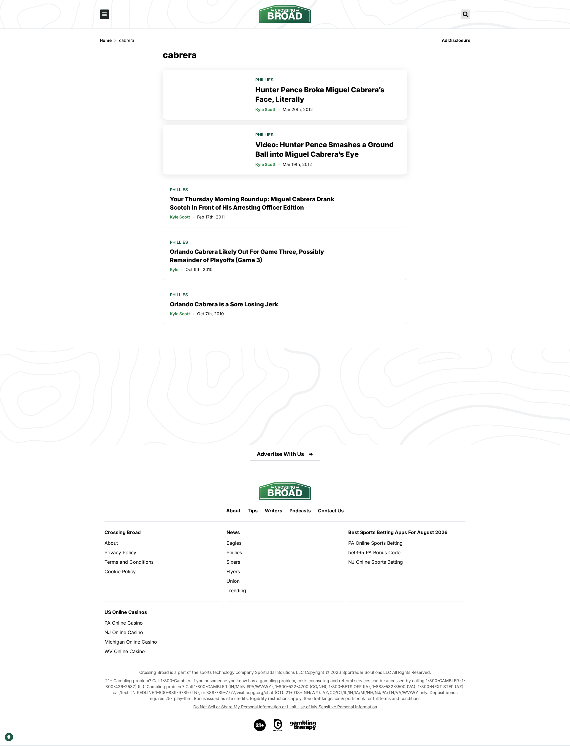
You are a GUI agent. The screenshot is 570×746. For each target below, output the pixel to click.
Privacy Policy (120, 552)
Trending (236, 590)
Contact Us (331, 511)
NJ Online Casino (123, 632)
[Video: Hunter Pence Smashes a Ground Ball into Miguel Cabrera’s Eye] (205, 150)
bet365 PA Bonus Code (374, 552)
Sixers (233, 562)
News (233, 532)
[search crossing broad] (465, 14)
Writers (273, 511)
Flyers (233, 571)
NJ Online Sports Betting (375, 562)
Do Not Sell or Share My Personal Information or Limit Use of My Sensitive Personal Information (285, 706)
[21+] (260, 725)
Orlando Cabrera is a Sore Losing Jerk (224, 304)
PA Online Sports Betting (375, 543)
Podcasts (300, 511)
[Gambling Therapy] (303, 725)
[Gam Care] (278, 725)
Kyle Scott (265, 109)
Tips (253, 511)
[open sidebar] (104, 14)
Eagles (234, 543)
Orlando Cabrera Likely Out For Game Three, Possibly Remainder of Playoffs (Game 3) (247, 256)
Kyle (174, 269)
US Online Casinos (125, 612)
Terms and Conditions (128, 562)
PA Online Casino (123, 623)
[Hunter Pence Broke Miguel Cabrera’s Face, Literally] (205, 95)
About (233, 511)
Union (233, 581)
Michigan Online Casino (130, 642)
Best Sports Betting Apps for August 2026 (397, 532)
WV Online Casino (124, 651)
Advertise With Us (280, 454)
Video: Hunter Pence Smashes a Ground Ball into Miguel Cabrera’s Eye (324, 149)
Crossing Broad (122, 532)
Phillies (264, 79)
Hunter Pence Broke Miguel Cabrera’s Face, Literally (319, 94)
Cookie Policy (120, 571)
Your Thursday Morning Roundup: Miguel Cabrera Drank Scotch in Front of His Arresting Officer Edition (252, 203)
